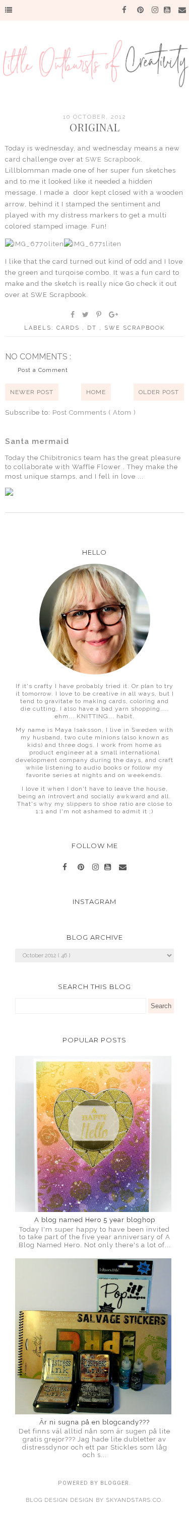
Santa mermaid (37, 441)
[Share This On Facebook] (73, 314)
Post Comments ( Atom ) (94, 412)
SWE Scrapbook (113, 159)
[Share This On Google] (113, 314)
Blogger (114, 1483)
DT (93, 328)
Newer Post (31, 392)
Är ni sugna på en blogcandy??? (94, 1422)
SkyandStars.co (133, 1500)
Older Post (159, 392)
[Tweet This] (86, 314)
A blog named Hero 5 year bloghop (94, 1220)
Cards (69, 328)
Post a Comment (43, 370)
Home (96, 392)
